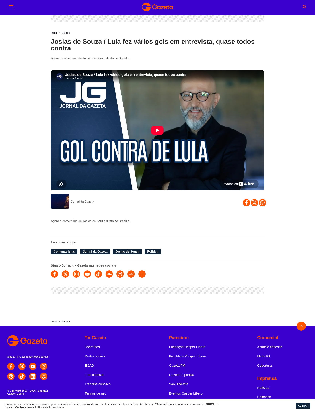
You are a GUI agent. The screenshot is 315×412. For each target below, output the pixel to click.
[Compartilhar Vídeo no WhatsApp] (262, 202)
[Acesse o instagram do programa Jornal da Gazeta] (76, 274)
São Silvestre (178, 384)
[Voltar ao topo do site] (301, 326)
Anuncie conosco (269, 347)
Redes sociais (95, 356)
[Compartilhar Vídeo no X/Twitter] (254, 202)
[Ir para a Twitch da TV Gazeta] (43, 376)
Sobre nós (92, 347)
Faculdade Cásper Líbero (187, 356)
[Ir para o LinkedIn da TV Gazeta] (32, 376)
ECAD (89, 365)
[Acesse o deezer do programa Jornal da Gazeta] (131, 274)
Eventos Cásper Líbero (186, 393)
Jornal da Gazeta (82, 201)
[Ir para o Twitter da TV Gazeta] (22, 366)
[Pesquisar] (304, 7)
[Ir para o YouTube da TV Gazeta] (32, 366)
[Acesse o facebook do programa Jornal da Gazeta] (54, 274)
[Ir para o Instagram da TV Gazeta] (43, 366)
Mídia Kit (263, 356)
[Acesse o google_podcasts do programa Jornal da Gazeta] (142, 274)
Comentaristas (64, 251)
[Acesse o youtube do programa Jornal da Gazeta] (87, 274)
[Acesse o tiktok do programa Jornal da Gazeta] (98, 274)
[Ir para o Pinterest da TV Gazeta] (11, 376)
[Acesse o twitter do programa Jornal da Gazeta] (65, 274)
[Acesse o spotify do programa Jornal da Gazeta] (120, 274)
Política (152, 251)
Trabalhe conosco (98, 384)
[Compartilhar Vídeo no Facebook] (246, 202)
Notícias (263, 387)
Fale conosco (94, 375)
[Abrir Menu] (11, 7)
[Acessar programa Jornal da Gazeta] (60, 201)
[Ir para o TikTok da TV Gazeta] (22, 376)
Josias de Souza (127, 251)
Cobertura (264, 365)
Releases (264, 397)
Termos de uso (95, 393)
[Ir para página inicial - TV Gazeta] (157, 7)
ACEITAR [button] (303, 405)
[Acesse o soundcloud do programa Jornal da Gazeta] (109, 274)
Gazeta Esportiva (181, 375)
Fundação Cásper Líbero (187, 347)
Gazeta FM (177, 365)
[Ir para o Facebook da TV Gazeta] (11, 366)
